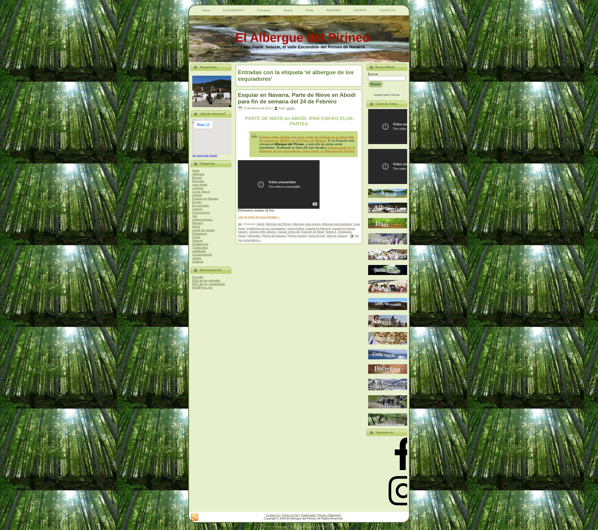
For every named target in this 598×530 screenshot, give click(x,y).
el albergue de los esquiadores (266, 228)
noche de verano (203, 230)
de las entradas (206, 280)
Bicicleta (198, 181)
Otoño (196, 237)
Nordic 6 (331, 231)
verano (196, 258)
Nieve (196, 226)
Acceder (197, 277)
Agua (195, 170)
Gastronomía (201, 212)
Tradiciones (200, 247)
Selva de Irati (316, 235)
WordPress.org (202, 287)
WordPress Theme (303, 526)
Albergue (198, 174)
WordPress (281, 526)
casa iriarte (199, 184)
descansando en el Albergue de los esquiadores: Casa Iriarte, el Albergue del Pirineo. (307, 149)
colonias (197, 188)
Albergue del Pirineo (278, 224)
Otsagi (242, 235)
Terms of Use (290, 515)
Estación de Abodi (312, 231)
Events (197, 202)
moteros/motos (202, 219)
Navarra (197, 223)
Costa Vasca (201, 191)
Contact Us (273, 515)
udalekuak (199, 251)
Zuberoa (197, 261)
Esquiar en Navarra (205, 198)
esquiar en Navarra (318, 228)
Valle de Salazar (336, 235)
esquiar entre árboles (262, 231)
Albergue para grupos (306, 224)
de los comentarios (208, 284)
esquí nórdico (296, 228)
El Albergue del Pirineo (302, 37)
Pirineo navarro (297, 235)
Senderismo (200, 244)
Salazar (197, 240)
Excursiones (200, 205)
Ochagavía (199, 233)
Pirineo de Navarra (274, 235)
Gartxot (197, 209)
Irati (194, 216)
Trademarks (308, 515)
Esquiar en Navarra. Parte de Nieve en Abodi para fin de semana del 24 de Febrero (297, 98)
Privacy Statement (329, 515)
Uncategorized (202, 254)
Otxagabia (253, 235)
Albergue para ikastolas (337, 224)
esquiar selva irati (289, 231)
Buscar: (373, 74)
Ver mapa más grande (204, 155)
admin (291, 108)
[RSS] (194, 517)
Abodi (260, 224)
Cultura (197, 195)
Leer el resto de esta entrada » (258, 217)
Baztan (197, 177)
